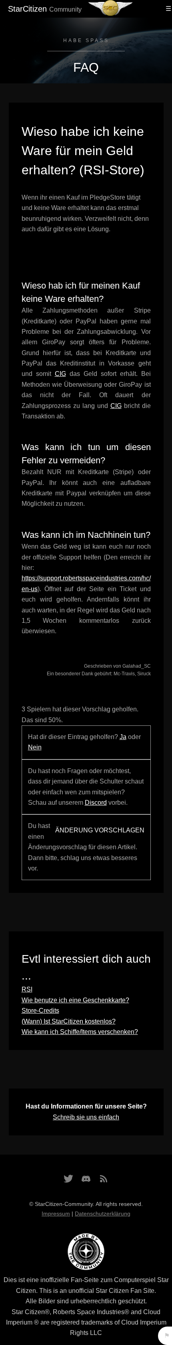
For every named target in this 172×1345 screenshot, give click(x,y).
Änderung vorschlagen (99, 830)
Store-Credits (40, 1010)
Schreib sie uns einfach (86, 1117)
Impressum (56, 1213)
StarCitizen (45, 8)
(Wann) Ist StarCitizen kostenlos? (69, 1021)
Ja (123, 736)
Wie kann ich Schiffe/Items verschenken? (80, 1031)
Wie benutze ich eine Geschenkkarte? (75, 1000)
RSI (27, 989)
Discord (96, 802)
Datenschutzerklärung (102, 1213)
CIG (60, 373)
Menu (167, 9)
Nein (35, 747)
